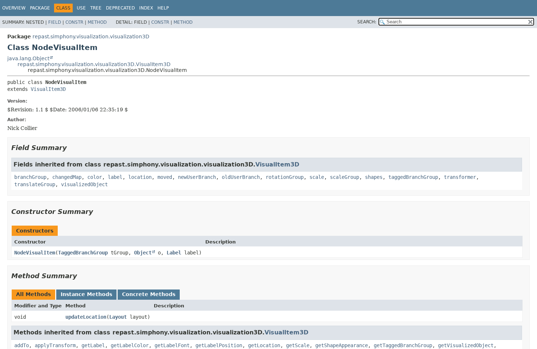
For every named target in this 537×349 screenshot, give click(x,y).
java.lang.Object (28, 58)
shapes (373, 177)
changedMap (66, 177)
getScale (297, 345)
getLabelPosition (218, 345)
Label (174, 253)
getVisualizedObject (466, 345)
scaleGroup (344, 177)
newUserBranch (197, 177)
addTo (21, 345)
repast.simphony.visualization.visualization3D (91, 36)
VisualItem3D (48, 89)
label (115, 177)
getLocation (264, 345)
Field (54, 22)
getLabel (93, 345)
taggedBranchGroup (413, 177)
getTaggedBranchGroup (403, 345)
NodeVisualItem (34, 253)
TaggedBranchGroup (83, 253)
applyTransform (55, 345)
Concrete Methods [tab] (148, 294)
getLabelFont (172, 345)
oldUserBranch (241, 177)
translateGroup (34, 184)
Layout (118, 317)
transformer (460, 177)
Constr (74, 22)
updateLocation (85, 317)
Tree (96, 8)
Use (81, 8)
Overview (14, 8)
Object (143, 253)
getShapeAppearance (341, 345)
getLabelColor (130, 345)
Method (97, 22)
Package (40, 8)
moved (164, 177)
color (94, 177)
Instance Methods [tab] (86, 294)
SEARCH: (366, 21)
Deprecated (120, 8)
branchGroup (30, 177)
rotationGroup (285, 177)
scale (316, 177)
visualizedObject (84, 184)
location (140, 177)
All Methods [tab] (33, 294)
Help (163, 8)
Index (146, 8)
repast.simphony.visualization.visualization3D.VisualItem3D (94, 64)
